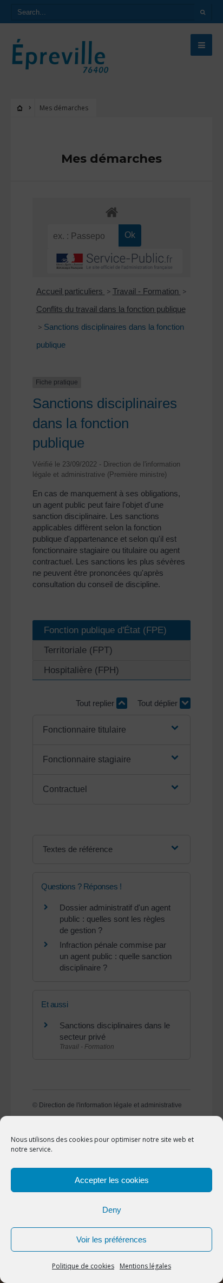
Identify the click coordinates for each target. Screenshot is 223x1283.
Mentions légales (145, 1266)
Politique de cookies (83, 1266)
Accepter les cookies (112, 1180)
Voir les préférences (111, 1239)
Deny (111, 1209)
